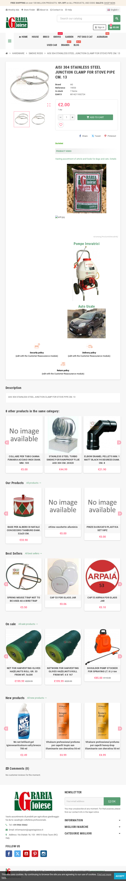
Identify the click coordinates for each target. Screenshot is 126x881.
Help (68, 10)
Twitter (17, 853)
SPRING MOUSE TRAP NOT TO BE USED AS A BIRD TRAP (23, 599)
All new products (37, 698)
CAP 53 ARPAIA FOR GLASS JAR (102, 599)
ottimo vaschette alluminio (63, 527)
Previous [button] (7, 442)
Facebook (9, 853)
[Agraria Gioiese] (17, 22)
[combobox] (88, 18)
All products (33, 483)
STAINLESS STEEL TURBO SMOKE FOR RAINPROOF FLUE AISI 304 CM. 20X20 (63, 459)
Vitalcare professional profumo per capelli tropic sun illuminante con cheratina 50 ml (63, 745)
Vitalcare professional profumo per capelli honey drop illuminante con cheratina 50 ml (102, 745)
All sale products (28, 624)
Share (85, 136)
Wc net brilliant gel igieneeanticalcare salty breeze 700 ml (23, 745)
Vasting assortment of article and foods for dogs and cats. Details (85, 159)
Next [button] (119, 442)
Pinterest (112, 136)
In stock (59, 91)
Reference (60, 88)
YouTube (26, 853)
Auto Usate (86, 306)
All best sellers (33, 553)
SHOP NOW (109, 3)
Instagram (43, 853)
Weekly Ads (12, 10)
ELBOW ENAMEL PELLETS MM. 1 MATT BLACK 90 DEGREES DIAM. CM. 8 (102, 459)
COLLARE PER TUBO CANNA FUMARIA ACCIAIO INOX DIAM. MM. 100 (24, 459)
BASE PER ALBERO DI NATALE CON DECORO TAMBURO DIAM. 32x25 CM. (23, 530)
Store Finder (28, 10)
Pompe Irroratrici (87, 244)
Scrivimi (59, 143)
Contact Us (57, 10)
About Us (43, 10)
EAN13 (58, 94)
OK (113, 801)
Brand (58, 84)
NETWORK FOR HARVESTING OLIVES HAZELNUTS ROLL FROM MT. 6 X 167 (63, 671)
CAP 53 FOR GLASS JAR (63, 597)
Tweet (98, 136)
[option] (24, 444)
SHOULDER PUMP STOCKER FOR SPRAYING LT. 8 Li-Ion (102, 670)
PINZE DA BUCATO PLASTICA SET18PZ (102, 529)
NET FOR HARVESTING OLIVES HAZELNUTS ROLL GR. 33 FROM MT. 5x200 (24, 671)
